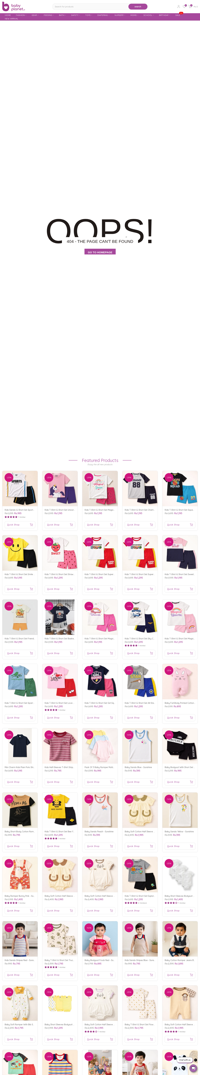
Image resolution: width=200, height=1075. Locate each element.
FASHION (20, 15)
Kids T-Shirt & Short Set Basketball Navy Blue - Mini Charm (73, 638)
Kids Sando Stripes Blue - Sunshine (141, 960)
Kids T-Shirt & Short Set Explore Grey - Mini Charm (149, 896)
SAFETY (74, 15)
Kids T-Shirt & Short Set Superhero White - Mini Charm (110, 574)
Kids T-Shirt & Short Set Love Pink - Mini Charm (67, 703)
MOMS (133, 15)
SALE (178, 14)
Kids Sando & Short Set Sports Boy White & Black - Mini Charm (35, 510)
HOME (8, 15)
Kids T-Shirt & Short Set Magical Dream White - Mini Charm (113, 510)
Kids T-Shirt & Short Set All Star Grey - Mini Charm (148, 703)
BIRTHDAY (164, 15)
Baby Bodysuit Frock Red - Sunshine (102, 960)
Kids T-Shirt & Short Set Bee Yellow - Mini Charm (68, 831)
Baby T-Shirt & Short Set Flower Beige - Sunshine (148, 1024)
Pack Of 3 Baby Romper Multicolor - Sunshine (106, 767)
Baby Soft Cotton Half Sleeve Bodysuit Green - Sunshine (152, 831)
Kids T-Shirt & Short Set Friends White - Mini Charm (29, 638)
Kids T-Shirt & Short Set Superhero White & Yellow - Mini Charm (155, 574)
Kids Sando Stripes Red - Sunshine (21, 960)
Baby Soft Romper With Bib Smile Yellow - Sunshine (29, 1024)
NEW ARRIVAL (11, 18)
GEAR (34, 15)
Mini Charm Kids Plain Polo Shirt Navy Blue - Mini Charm (31, 767)
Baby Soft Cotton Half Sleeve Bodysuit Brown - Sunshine (72, 896)
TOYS (87, 15)
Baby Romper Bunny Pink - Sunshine (22, 896)
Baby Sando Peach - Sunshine (99, 831)
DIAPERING (102, 15)
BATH (61, 15)
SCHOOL (147, 15)
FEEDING (48, 15)
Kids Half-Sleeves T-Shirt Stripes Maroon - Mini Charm (70, 767)
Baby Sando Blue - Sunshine (138, 767)
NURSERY (119, 15)
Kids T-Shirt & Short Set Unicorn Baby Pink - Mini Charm (71, 510)
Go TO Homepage (100, 252)
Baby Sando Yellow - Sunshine (179, 831)
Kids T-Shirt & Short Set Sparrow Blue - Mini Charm (29, 703)
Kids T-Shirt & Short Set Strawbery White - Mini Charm (70, 574)
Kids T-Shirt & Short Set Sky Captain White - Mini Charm (151, 638)
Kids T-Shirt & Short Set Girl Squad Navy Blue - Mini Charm (113, 703)
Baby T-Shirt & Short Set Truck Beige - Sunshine (67, 960)
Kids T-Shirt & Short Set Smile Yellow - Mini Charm (28, 574)
